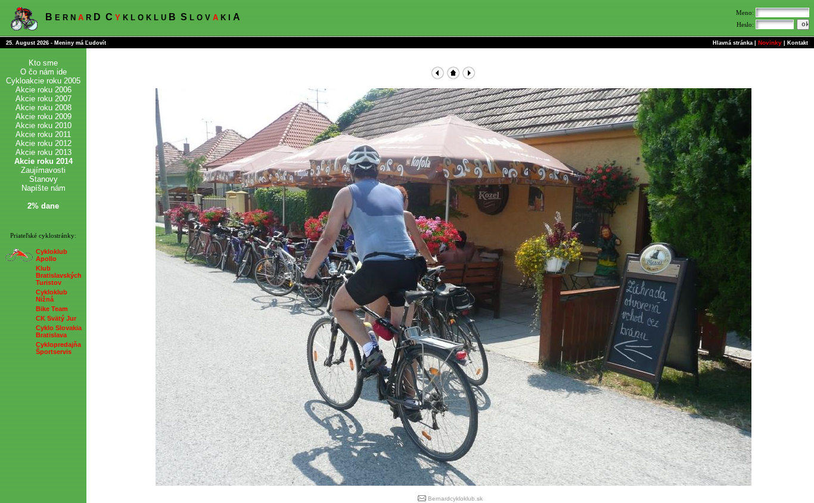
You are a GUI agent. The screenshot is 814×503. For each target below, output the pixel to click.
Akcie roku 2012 (43, 143)
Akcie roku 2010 (43, 125)
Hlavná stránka (733, 43)
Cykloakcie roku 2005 (43, 80)
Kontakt (797, 43)
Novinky (770, 42)
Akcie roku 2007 (43, 98)
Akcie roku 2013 (43, 152)
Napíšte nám (43, 188)
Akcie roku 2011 (43, 134)
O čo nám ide (43, 71)
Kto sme (43, 62)
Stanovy (43, 179)
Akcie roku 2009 (43, 116)
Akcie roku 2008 (43, 107)
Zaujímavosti (43, 170)
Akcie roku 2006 (43, 89)
